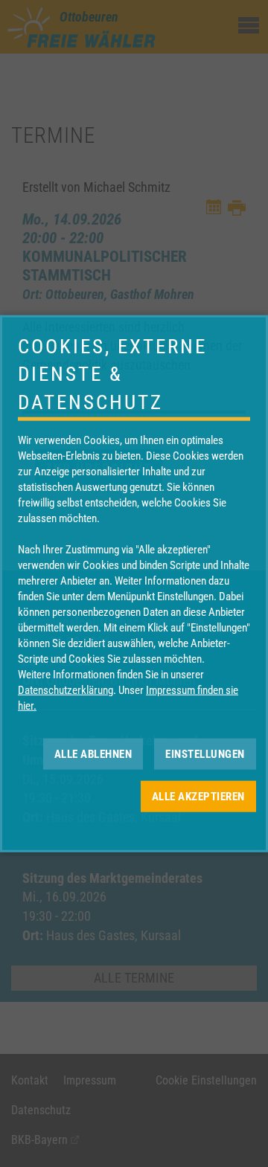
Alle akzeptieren (198, 796)
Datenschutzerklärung (65, 690)
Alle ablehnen (93, 753)
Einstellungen (205, 753)
